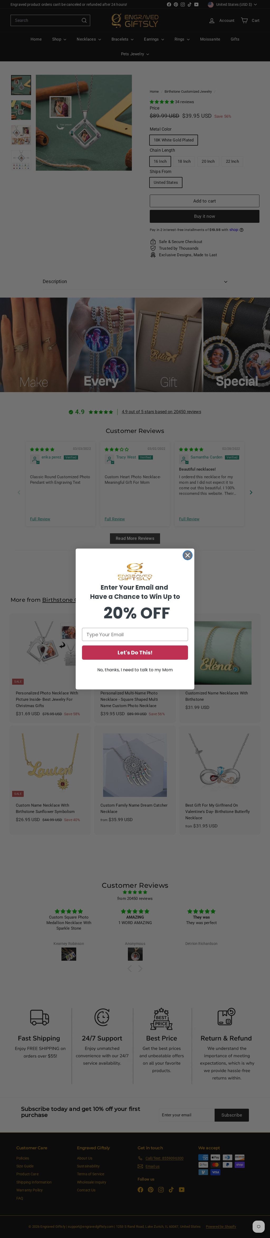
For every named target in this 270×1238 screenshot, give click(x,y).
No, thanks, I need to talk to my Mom (135, 670)
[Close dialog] (187, 555)
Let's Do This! (135, 652)
